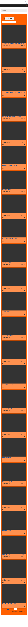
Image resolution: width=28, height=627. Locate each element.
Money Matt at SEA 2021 (7, 311)
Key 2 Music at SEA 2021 (7, 262)
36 (3, 460)
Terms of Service (18, 618)
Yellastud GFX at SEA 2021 (7, 335)
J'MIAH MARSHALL (6, 45)
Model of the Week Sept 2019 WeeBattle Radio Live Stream (13, 67)
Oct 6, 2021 (23, 69)
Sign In (26, 1)
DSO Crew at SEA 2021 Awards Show (9, 238)
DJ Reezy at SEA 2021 (6, 457)
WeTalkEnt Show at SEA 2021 (8, 359)
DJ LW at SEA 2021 (6, 506)
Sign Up (2, 1)
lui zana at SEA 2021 (6, 286)
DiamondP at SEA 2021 (6, 530)
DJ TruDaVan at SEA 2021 (7, 481)
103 (3, 144)
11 (3, 339)
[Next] (20, 609)
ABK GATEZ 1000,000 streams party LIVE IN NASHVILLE (13, 140)
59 (3, 217)
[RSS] (2, 611)
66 (3, 47)
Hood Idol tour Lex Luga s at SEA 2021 (10, 165)
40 (3, 533)
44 (3, 193)
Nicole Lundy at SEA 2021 (7, 433)
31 (3, 436)
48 (3, 387)
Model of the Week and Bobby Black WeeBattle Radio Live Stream (13, 92)
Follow (25, 611)
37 (3, 363)
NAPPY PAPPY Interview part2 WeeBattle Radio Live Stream (13, 116)
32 (3, 95)
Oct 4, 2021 (23, 142)
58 (3, 582)
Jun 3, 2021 (23, 166)
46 (3, 120)
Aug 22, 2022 (23, 45)
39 (3, 290)
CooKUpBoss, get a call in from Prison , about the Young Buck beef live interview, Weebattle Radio (13, 43)
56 (3, 168)
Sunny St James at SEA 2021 (7, 384)
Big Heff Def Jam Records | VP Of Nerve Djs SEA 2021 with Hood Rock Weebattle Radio (13, 213)
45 (3, 509)
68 (3, 241)
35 (3, 71)
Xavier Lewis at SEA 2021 (7, 408)
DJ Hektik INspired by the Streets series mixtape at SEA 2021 (13, 554)
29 (3, 558)
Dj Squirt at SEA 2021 (6, 189)
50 (3, 266)
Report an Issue (9, 618)
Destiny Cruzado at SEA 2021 (8, 579)
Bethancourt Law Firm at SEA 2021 (9, 603)
